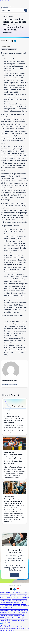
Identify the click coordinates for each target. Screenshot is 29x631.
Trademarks (21, 628)
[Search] (25, 10)
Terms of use (15, 628)
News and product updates (9, 49)
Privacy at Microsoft (18, 619)
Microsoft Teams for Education (18, 602)
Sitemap (15, 626)
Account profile (4, 597)
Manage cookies (8, 628)
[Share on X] (12, 41)
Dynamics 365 (19, 609)
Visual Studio (13, 617)
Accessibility (14, 620)
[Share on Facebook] (9, 41)
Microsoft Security (11, 609)
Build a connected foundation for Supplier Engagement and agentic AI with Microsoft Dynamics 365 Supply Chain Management (13, 459)
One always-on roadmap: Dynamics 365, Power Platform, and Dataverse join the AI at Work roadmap (14, 419)
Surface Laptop (10, 592)
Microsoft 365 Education (6, 604)
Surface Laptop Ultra (19, 592)
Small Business (9, 612)
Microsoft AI (3, 609)
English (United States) (5, 622)
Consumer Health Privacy (6, 626)
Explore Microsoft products (13, 595)
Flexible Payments (11, 600)
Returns (2, 599)
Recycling (4, 630)
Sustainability (21, 620)
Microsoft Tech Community (6, 615)
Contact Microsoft (21, 626)
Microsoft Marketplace (19, 615)
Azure (15, 612)
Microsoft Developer (22, 612)
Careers (19, 617)
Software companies (5, 617)
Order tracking (7, 599)
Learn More (14, 575)
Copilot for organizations (16, 594)
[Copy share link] (6, 41)
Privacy (2, 628)
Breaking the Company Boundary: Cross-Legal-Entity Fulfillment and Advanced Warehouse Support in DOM (13, 502)
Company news (9, 619)
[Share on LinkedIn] (15, 41)
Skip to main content (5, 0)
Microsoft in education (21, 600)
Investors (25, 619)
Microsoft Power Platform (8, 610)
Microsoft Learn (4, 614)
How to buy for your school (19, 604)
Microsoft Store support (23, 597)
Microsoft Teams (19, 610)
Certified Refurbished (17, 599)
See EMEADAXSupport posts (9, 384)
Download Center (12, 597)
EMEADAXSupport (8, 32)
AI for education (8, 607)
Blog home (5, 7)
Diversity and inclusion (5, 620)
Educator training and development (8, 605)
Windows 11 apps (24, 595)
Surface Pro (3, 592)
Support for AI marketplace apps (16, 614)
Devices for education (5, 602)
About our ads (10, 630)
